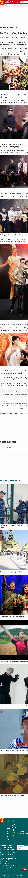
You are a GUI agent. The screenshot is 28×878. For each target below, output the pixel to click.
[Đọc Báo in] (18, 2)
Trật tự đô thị (12, 5)
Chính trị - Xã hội (21, 5)
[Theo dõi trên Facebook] (11, 2)
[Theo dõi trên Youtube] (13, 2)
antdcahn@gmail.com (23, 833)
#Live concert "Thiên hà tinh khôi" (11, 413)
